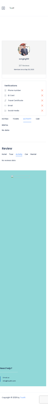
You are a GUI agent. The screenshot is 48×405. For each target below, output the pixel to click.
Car (38, 119)
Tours (16, 119)
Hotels (5, 119)
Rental (5, 125)
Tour (11, 154)
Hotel (4, 154)
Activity (27, 119)
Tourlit (22, 397)
